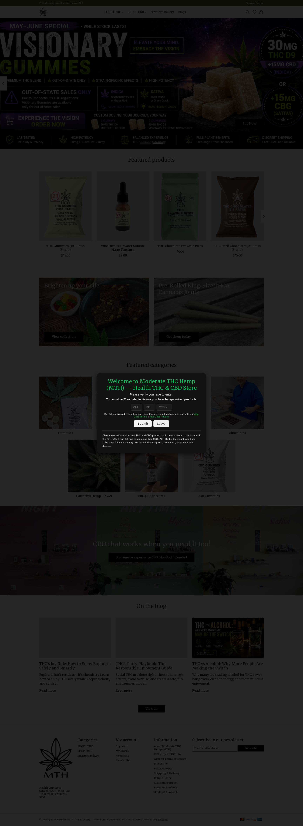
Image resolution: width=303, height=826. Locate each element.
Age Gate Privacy (159, 416)
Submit (142, 423)
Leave (161, 423)
